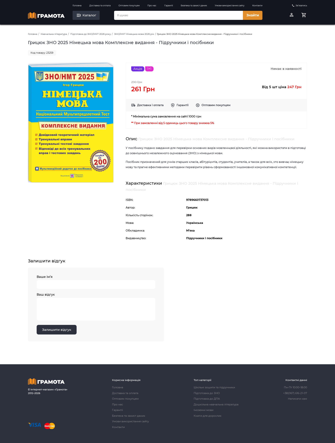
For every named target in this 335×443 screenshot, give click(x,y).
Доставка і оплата (150, 105)
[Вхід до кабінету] (291, 15)
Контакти (257, 5)
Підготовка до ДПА (207, 398)
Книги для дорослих (207, 415)
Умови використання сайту (229, 5)
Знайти (252, 15)
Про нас (151, 5)
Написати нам (297, 398)
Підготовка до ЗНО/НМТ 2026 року (90, 34)
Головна (77, 5)
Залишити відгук (56, 330)
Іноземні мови (203, 410)
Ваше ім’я (45, 277)
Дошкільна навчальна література (216, 404)
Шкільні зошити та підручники (214, 387)
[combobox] (178, 15)
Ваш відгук (46, 294)
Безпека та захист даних (194, 5)
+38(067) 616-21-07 (295, 393)
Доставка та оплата (100, 5)
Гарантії (168, 5)
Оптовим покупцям (129, 5)
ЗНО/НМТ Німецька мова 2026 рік (134, 34)
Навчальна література (54, 34)
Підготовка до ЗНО (207, 393)
